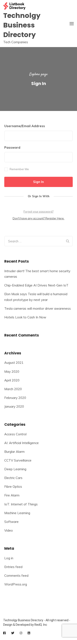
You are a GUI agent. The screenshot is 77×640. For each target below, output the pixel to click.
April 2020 (11, 380)
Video (8, 530)
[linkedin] (29, 633)
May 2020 (11, 372)
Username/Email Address (24, 126)
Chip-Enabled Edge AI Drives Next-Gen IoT (36, 285)
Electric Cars (13, 478)
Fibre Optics (13, 487)
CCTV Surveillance (17, 460)
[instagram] (21, 633)
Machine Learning (17, 513)
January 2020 (14, 406)
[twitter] (12, 633)
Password (12, 147)
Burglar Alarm (14, 452)
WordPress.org (15, 584)
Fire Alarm (11, 495)
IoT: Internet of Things (21, 504)
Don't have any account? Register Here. (38, 218)
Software (11, 522)
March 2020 (13, 389)
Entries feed (13, 567)
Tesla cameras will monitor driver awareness (37, 308)
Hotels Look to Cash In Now (25, 317)
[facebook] (4, 633)
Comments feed (16, 576)
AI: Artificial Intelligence (21, 443)
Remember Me (19, 169)
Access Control (15, 434)
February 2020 (15, 398)
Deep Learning (15, 469)
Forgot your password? (38, 211)
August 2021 (14, 363)
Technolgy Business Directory (21, 25)
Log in (8, 558)
